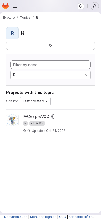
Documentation (15, 217)
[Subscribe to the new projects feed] (50, 46)
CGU (62, 217)
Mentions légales (43, 217)
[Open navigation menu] (15, 6)
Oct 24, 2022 (55, 131)
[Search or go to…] (81, 6)
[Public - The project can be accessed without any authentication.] (53, 116)
